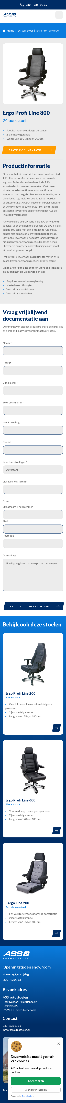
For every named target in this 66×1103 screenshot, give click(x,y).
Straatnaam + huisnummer (18, 506)
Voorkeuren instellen (36, 1089)
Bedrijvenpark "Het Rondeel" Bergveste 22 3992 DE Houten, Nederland (20, 1003)
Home (10, 30)
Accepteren (36, 1081)
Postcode (8, 535)
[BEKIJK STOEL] (56, 728)
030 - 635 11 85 (36, 4)
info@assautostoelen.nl (16, 1029)
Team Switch (27, 1096)
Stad (5, 521)
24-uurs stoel (25, 30)
